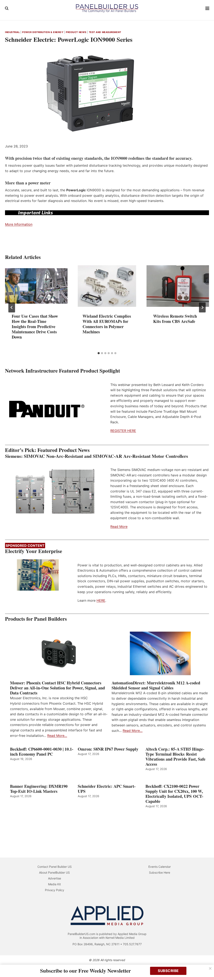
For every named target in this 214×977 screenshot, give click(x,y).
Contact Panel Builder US (54, 866)
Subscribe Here (159, 872)
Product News (76, 32)
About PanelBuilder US (54, 872)
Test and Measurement (105, 32)
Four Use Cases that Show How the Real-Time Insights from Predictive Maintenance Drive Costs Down (35, 326)
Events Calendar (159, 866)
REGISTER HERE (123, 431)
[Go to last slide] (11, 307)
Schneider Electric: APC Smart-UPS (107, 789)
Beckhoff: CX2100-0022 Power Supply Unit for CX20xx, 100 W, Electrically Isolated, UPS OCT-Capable (174, 794)
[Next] (202, 307)
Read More (118, 526)
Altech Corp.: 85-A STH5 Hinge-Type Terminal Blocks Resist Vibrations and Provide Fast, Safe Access (175, 757)
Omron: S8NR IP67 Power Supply (108, 749)
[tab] (99, 353)
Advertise (54, 878)
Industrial (12, 32)
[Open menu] (207, 8)
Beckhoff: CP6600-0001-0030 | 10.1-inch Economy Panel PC (41, 752)
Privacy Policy (54, 890)
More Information (18, 224)
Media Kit (54, 884)
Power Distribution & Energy (42, 32)
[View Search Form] (6, 8)
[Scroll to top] (206, 965)
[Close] (210, 968)
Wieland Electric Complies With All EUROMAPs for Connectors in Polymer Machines (107, 324)
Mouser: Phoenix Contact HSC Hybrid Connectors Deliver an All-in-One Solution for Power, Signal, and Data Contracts (57, 687)
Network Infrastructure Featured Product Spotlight (62, 370)
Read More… (57, 735)
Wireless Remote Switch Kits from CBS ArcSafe (175, 318)
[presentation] (36, 286)
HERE (101, 600)
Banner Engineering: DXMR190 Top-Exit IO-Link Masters (39, 789)
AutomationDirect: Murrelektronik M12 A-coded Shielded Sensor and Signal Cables (156, 685)
